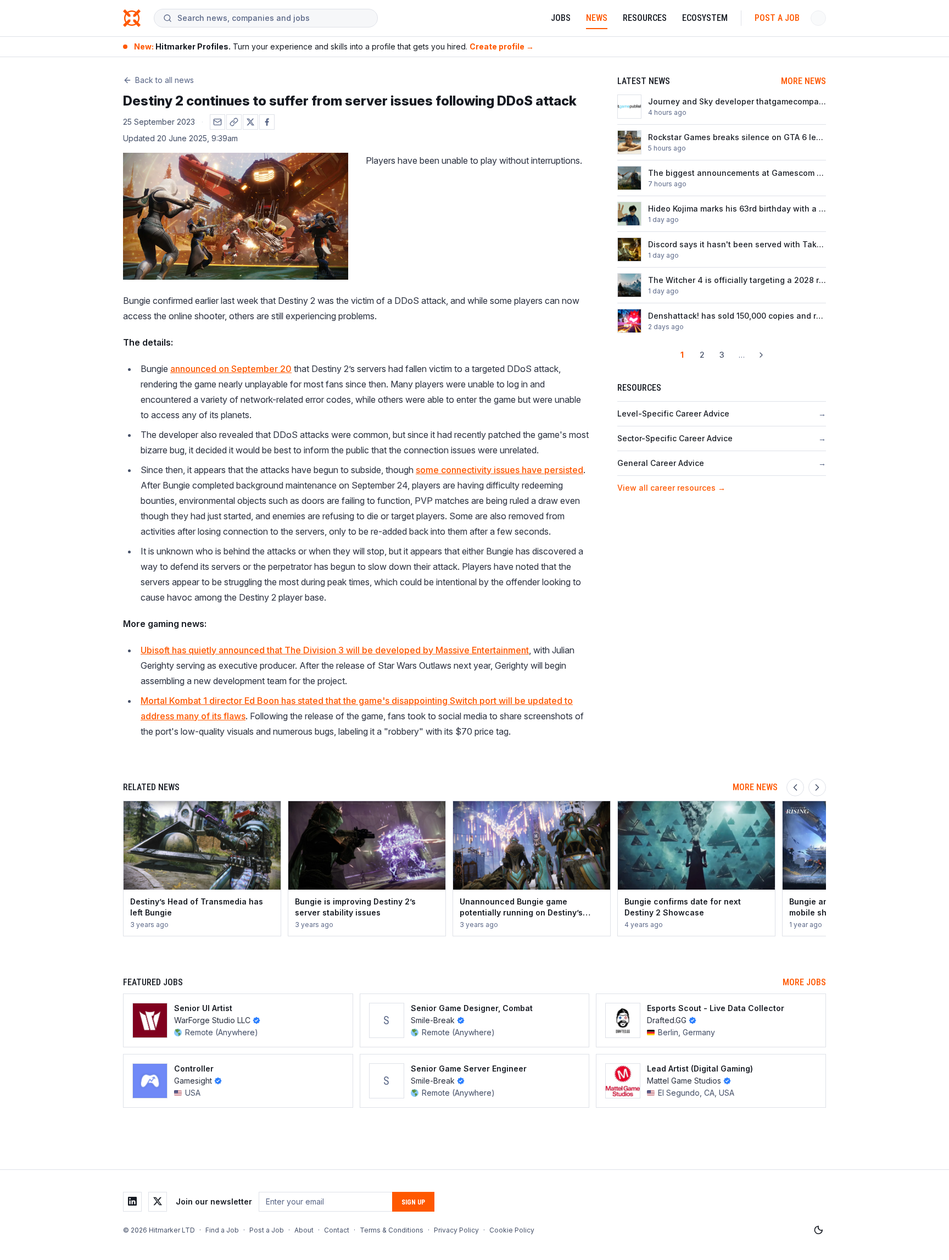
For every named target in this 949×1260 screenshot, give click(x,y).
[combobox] (273, 18)
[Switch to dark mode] (818, 1230)
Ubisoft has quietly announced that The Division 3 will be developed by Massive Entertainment (335, 650)
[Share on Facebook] (267, 122)
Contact (336, 1230)
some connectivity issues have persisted (499, 469)
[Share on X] (250, 122)
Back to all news (164, 80)
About (304, 1230)
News (596, 18)
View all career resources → (671, 487)
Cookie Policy (511, 1230)
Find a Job (222, 1230)
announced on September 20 (231, 368)
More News (803, 81)
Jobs (561, 18)
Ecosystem (705, 18)
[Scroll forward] (817, 787)
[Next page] (761, 355)
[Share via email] (217, 122)
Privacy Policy (456, 1230)
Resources (645, 18)
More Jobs (804, 982)
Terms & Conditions (391, 1230)
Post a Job (777, 18)
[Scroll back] (795, 787)
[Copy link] (234, 122)
